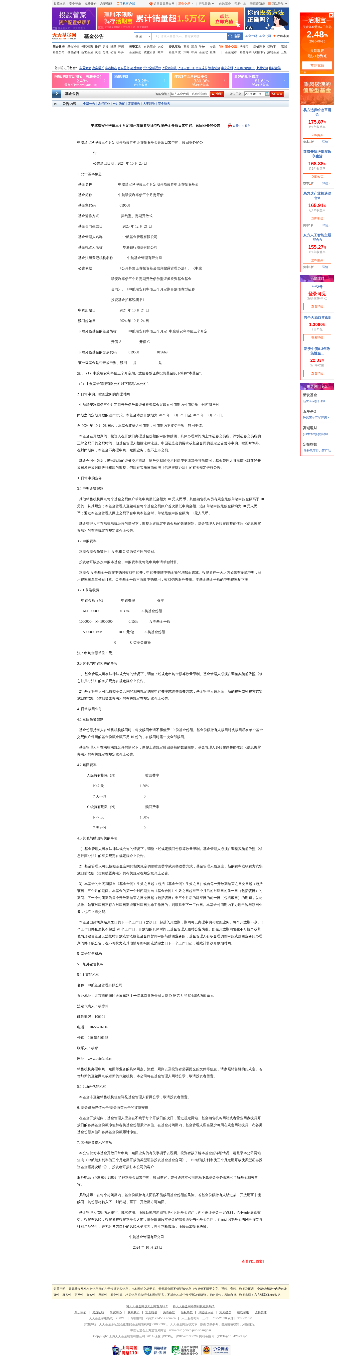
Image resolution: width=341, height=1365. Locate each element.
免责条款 (169, 1312)
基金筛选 (135, 52)
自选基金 (225, 3)
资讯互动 (175, 46)
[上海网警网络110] (124, 1350)
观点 (194, 46)
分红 (106, 52)
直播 (213, 52)
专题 (213, 46)
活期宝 (244, 46)
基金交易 (184, 3)
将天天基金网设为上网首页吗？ (147, 1306)
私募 (121, 52)
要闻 (186, 46)
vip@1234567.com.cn (161, 1318)
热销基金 (273, 52)
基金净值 (73, 46)
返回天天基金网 (164, 3)
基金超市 (231, 52)
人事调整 (149, 103)
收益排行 (259, 52)
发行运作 (104, 103)
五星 (284, 52)
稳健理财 (259, 46)
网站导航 (278, 3)
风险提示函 (205, 1312)
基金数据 (59, 46)
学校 (202, 46)
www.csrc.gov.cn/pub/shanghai (190, 1330)
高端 (284, 46)
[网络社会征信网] (155, 1350)
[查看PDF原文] (252, 1261)
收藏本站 (60, 3)
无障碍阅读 (257, 3)
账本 (161, 52)
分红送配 (119, 103)
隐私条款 (187, 1312)
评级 (121, 46)
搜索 (235, 36)
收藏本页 (281, 36)
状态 (98, 52)
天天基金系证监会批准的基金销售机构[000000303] (133, 1324)
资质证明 (98, 1312)
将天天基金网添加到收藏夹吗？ (194, 1306)
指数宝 (271, 46)
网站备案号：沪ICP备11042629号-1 (223, 1336)
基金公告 (94, 36)
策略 (186, 52)
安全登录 (75, 3)
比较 (161, 46)
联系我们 (134, 1312)
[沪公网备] (215, 1350)
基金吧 (203, 52)
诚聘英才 (261, 1312)
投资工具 (135, 46)
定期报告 (134, 103)
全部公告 (89, 103)
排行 (98, 46)
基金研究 (175, 52)
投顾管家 (87, 46)
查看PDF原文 (241, 126)
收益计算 (150, 52)
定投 (106, 46)
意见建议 (225, 1312)
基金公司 (265, 36)
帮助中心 (240, 3)
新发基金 (87, 52)
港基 (113, 46)
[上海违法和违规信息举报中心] (185, 1350)
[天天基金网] (66, 36)
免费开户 (91, 3)
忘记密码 (106, 3)
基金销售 (164, 103)
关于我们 (80, 1312)
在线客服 (243, 1312)
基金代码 (251, 36)
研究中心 (116, 1312)
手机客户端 (127, 3)
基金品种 (73, 52)
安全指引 (151, 1312)
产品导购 (205, 3)
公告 (113, 52)
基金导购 (246, 52)
